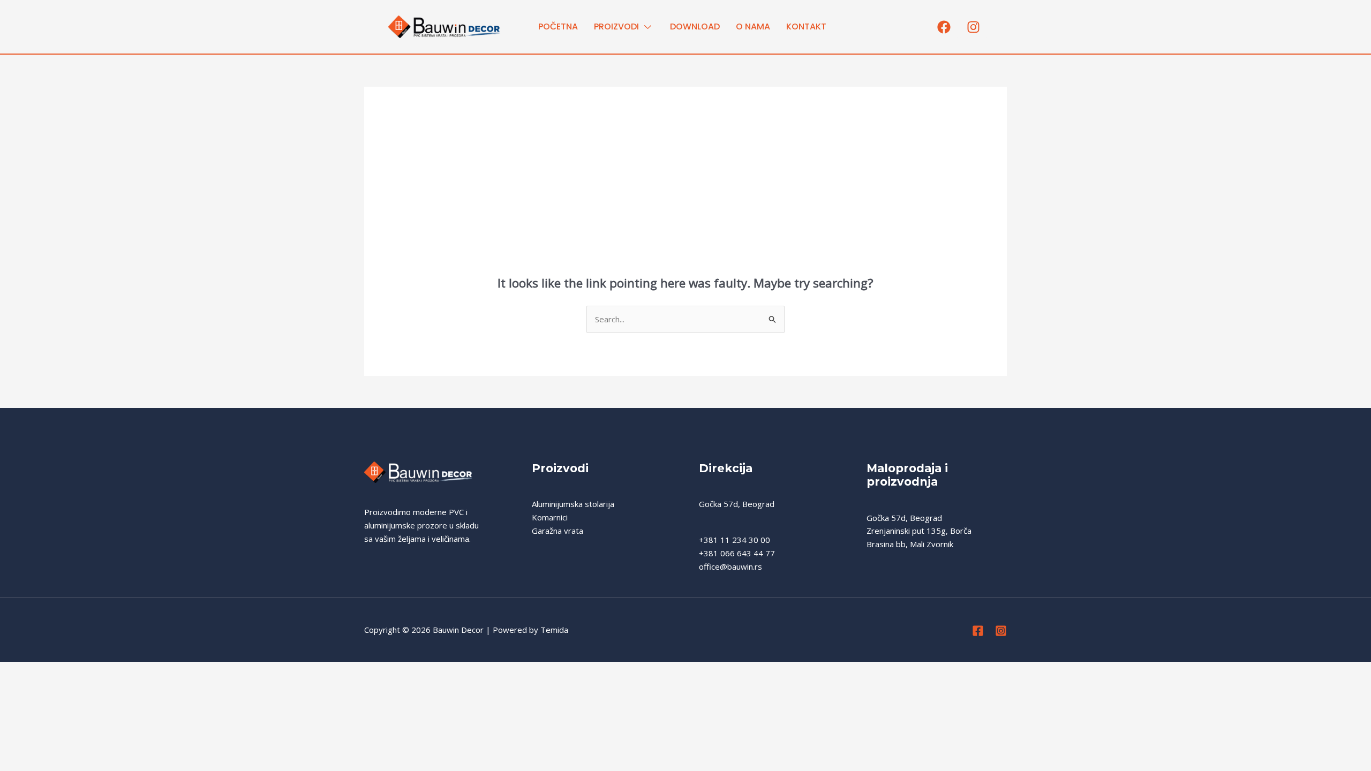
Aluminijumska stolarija (573, 503)
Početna (558, 26)
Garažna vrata (557, 530)
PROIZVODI (616, 26)
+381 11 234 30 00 (734, 539)
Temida (554, 629)
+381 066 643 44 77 (737, 553)
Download (695, 26)
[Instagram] (1001, 631)
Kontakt (806, 26)
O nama (753, 26)
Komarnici (550, 517)
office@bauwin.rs (730, 566)
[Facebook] (978, 631)
